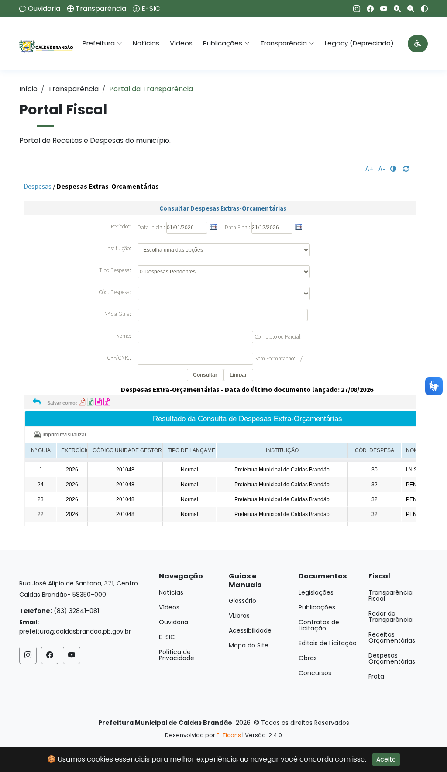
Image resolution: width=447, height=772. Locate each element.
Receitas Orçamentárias (391, 637)
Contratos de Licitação (319, 625)
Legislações (316, 592)
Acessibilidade (250, 630)
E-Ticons (229, 735)
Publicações (317, 607)
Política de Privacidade (176, 655)
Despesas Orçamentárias (391, 658)
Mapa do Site (248, 645)
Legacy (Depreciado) (359, 43)
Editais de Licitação (328, 643)
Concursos (315, 673)
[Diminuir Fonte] (407, 8)
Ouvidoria (44, 8)
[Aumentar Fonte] (394, 8)
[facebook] (367, 8)
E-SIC (150, 8)
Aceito (386, 759)
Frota (376, 676)
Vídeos (181, 43)
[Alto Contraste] (421, 8)
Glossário (242, 601)
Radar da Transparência (390, 616)
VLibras (239, 616)
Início (28, 89)
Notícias (146, 43)
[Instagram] (353, 8)
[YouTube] (380, 8)
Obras (308, 658)
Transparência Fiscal (390, 595)
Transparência (101, 8)
